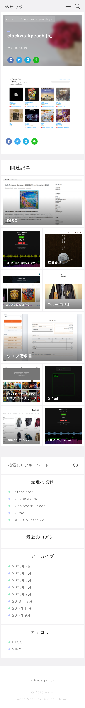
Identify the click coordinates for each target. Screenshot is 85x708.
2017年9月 (21, 615)
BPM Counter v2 (29, 520)
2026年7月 (22, 566)
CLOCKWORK (26, 499)
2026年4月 (22, 587)
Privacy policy (42, 680)
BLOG (17, 642)
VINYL (18, 649)
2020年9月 (22, 594)
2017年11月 (22, 608)
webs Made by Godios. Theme (42, 699)
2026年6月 (22, 573)
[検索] (75, 465)
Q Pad (19, 513)
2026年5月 (22, 580)
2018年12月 (22, 601)
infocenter (23, 492)
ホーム (10, 19)
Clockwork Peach (30, 506)
